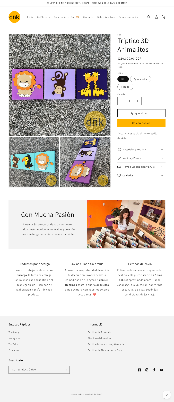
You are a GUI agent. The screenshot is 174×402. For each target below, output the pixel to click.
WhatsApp (14, 332)
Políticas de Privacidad (100, 332)
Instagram (14, 338)
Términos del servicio (99, 338)
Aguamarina (141, 79)
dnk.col (81, 394)
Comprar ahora (141, 123)
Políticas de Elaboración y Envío (105, 350)
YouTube (13, 344)
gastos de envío (128, 63)
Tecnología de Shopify (93, 394)
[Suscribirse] (65, 370)
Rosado (125, 86)
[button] (43, 17)
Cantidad (121, 94)
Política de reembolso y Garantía (106, 344)
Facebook (13, 350)
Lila (123, 79)
